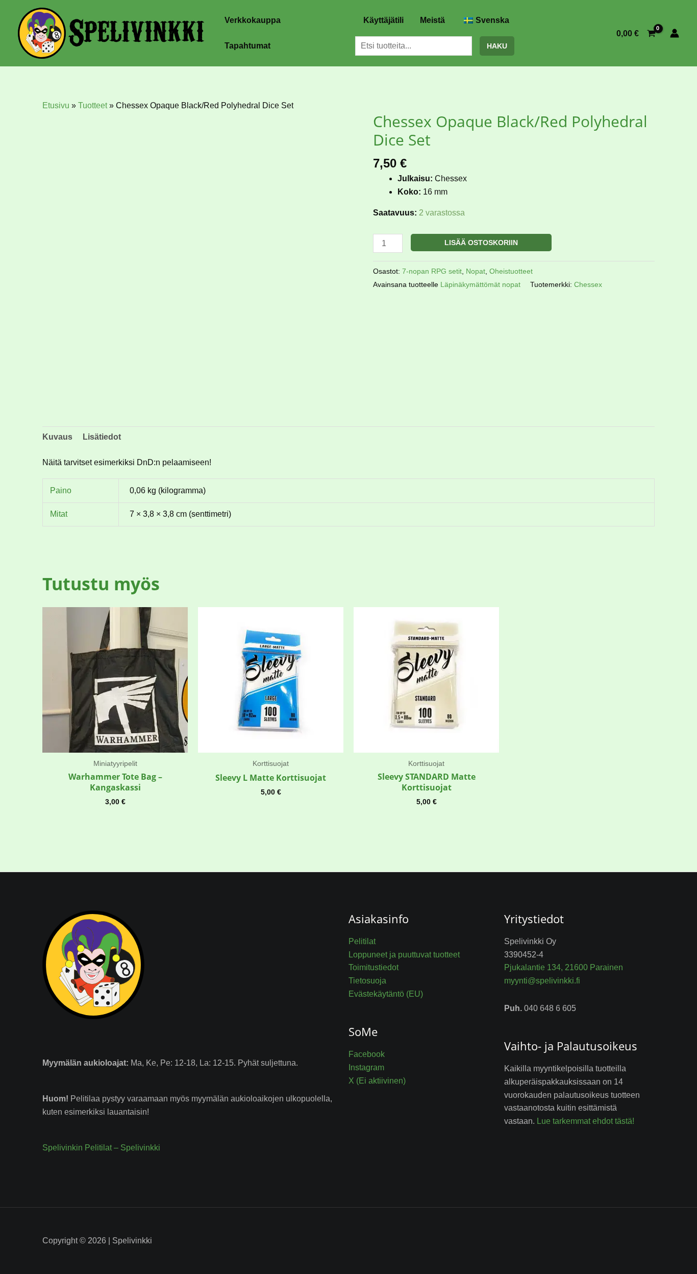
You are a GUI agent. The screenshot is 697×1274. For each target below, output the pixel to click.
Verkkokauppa (253, 20)
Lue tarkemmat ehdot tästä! (585, 1121)
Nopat (475, 271)
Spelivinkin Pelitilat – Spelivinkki (101, 1147)
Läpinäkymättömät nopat (480, 284)
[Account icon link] (674, 33)
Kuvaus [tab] (57, 436)
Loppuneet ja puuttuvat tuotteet (404, 954)
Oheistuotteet (511, 271)
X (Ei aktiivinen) (377, 1080)
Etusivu (55, 105)
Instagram (366, 1067)
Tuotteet (92, 105)
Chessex (588, 284)
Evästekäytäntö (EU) (385, 994)
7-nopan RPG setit (432, 271)
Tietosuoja (367, 980)
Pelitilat (362, 941)
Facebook (366, 1054)
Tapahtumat (247, 45)
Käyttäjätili (383, 20)
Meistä (432, 20)
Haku (497, 46)
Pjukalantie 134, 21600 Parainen (563, 967)
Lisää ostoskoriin (481, 242)
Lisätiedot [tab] (102, 436)
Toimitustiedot (373, 967)
